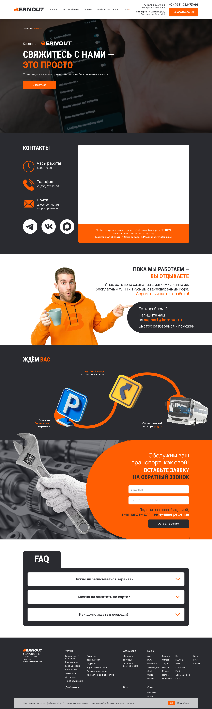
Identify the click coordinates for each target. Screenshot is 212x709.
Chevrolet (180, 667)
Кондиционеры (72, 666)
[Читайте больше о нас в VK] (48, 226)
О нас (125, 9)
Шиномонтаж (71, 662)
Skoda (150, 675)
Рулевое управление (97, 671)
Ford (178, 671)
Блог (115, 9)
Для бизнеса (103, 9)
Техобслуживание (74, 681)
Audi (149, 656)
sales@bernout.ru (48, 204)
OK (171, 703)
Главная (27, 28)
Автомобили (70, 9)
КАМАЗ (196, 663)
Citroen (165, 660)
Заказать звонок (183, 12)
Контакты (151, 692)
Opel (149, 671)
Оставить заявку (169, 523)
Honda (165, 675)
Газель (196, 656)
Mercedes (152, 663)
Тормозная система (97, 667)
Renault (151, 678)
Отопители (70, 677)
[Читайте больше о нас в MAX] (67, 226)
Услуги (53, 9)
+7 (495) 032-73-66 (183, 4)
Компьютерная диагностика (100, 675)
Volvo (178, 663)
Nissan (165, 667)
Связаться (39, 85)
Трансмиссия (93, 660)
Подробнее (183, 703)
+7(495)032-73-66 (48, 186)
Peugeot (166, 656)
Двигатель (92, 656)
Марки (86, 9)
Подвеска (91, 663)
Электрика (70, 673)
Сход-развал (71, 669)
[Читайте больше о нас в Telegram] (30, 226)
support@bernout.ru (49, 208)
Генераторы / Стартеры (71, 657)
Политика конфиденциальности (32, 660)
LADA (178, 678)
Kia (177, 656)
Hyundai (179, 660)
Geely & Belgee (183, 675)
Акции (150, 696)
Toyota (165, 663)
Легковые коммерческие (130, 664)
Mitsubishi (167, 678)
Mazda (165, 671)
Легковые (128, 656)
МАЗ (195, 660)
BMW (149, 660)
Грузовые (128, 660)
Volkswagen (153, 667)
